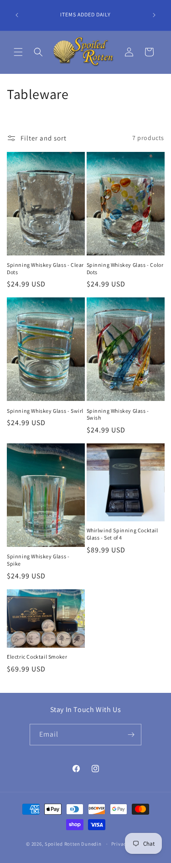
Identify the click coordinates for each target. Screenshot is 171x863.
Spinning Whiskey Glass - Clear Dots (45, 268)
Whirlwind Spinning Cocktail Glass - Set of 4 (122, 534)
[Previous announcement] (17, 15)
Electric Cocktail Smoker (37, 656)
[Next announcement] (154, 15)
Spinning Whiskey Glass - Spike (38, 560)
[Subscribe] (131, 734)
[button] (18, 52)
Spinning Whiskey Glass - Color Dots (125, 268)
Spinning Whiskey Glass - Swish (118, 414)
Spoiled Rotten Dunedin (73, 844)
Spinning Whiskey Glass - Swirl (45, 410)
